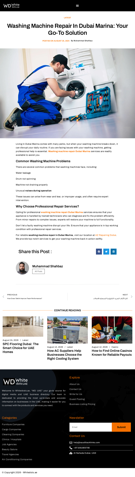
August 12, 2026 (100, 347)
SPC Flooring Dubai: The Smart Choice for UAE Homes (20, 348)
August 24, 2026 (11, 340)
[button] (77, 5)
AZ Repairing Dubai (105, 235)
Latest (67, 18)
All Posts (38, 271)
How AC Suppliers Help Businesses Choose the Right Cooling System (64, 354)
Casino (115, 347)
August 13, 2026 (55, 347)
